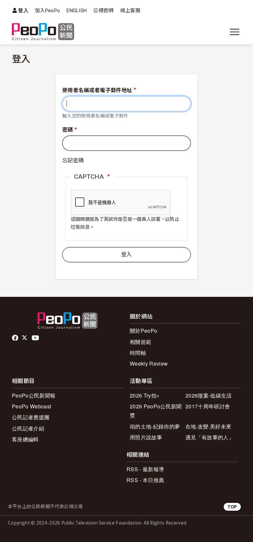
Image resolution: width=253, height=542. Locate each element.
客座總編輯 (25, 439)
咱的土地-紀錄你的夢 (155, 426)
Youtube (36, 338)
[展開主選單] (234, 32)
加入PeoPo (47, 10)
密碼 (67, 130)
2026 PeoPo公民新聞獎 (156, 410)
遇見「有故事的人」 (209, 437)
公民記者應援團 (30, 417)
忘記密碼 (73, 160)
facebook (15, 338)
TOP (232, 506)
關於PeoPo (143, 330)
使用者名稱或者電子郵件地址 (97, 90)
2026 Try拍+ (144, 395)
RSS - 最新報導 (145, 469)
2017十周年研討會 (207, 406)
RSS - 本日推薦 (145, 480)
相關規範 (140, 342)
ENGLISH (77, 10)
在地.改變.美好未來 (208, 426)
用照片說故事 (146, 437)
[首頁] (43, 32)
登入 (23, 10)
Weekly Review (149, 363)
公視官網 (103, 10)
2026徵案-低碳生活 (208, 395)
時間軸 (138, 352)
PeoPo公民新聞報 (33, 395)
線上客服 (130, 10)
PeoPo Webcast (31, 406)
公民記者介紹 (28, 428)
